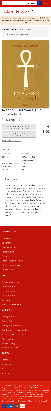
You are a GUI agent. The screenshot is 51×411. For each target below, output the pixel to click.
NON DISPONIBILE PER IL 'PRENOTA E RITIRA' (19, 127)
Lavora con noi (8, 269)
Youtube (5, 373)
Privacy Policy (8, 316)
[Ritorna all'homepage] (18, 11)
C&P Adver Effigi (28, 157)
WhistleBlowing (8, 343)
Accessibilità (7, 339)
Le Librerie (6, 242)
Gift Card (6, 300)
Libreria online (8, 286)
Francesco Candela (13, 114)
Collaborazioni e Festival (12, 260)
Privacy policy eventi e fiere (14, 325)
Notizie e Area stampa (12, 265)
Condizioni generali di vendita (15, 330)
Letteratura (17, 29)
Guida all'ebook (9, 295)
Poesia (29, 29)
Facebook (6, 359)
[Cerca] (39, 3)
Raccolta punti (8, 251)
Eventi (4, 256)
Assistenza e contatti (11, 282)
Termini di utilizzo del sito (13, 334)
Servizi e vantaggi (9, 247)
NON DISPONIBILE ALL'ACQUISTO (19, 134)
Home (7, 29)
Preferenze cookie (10, 347)
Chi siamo (6, 238)
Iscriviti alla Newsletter (12, 304)
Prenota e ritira (8, 291)
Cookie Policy (7, 321)
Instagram (6, 364)
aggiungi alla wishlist (11, 141)
